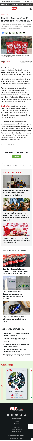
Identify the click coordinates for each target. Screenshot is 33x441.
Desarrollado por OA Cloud (16, 438)
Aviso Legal (16, 426)
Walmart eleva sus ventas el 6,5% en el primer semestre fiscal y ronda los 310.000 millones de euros (15, 339)
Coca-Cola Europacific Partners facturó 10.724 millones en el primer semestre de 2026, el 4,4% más (16, 271)
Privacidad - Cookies (16, 431)
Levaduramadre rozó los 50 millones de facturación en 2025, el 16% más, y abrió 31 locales (16, 355)
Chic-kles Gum (5, 106)
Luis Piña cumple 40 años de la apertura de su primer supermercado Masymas (15, 350)
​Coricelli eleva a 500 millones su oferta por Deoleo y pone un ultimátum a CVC (16, 334)
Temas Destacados (6, 1)
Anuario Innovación (15, 1)
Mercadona (19, 145)
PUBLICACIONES (7, 365)
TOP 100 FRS (23, 1)
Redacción (8, 61)
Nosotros (16, 424)
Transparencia (16, 427)
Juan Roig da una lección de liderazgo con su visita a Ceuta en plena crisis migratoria (16, 345)
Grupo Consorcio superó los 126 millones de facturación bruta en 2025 (14, 319)
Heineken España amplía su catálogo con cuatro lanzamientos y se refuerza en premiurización (16, 192)
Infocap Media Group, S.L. (18, 435)
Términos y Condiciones (16, 430)
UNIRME (16, 156)
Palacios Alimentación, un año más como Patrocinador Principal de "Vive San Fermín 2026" (16, 240)
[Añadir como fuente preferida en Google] (30, 426)
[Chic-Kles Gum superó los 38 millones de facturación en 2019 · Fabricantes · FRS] (16, 8)
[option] (16, 383)
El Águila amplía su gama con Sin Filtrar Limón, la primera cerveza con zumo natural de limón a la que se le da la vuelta (16, 216)
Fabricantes (5, 15)
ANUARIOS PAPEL (5, 4)
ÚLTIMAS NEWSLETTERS (17, 4)
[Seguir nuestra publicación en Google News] (3, 33)
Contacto (16, 422)
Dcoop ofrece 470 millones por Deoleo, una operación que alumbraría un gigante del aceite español (14, 295)
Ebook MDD (29, 1)
